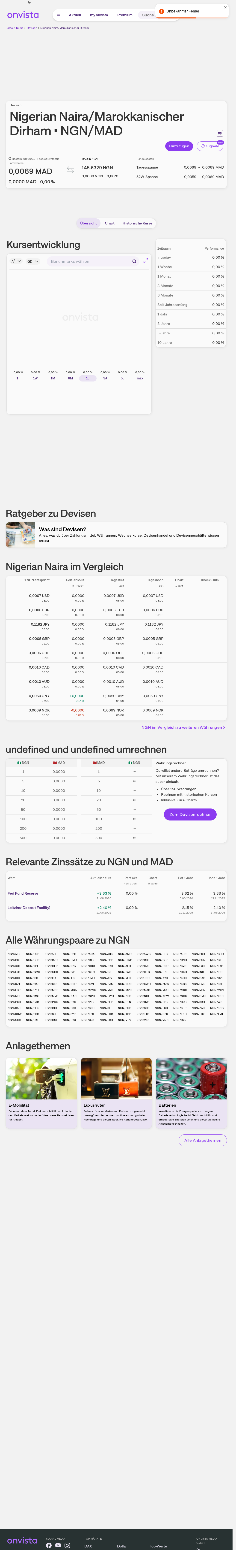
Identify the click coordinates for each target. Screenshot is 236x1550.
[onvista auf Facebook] (49, 1546)
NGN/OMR (199, 996)
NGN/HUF (51, 1020)
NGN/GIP (69, 972)
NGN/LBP (14, 990)
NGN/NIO (142, 996)
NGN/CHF (51, 1008)
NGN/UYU (69, 1020)
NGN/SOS (142, 1008)
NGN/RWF (143, 1002)
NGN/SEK (32, 1008)
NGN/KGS (179, 984)
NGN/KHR (180, 978)
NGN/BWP (125, 960)
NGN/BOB (106, 960)
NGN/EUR (198, 966)
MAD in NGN (90, 159)
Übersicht (88, 223)
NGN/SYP (69, 1014)
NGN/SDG (217, 1008)
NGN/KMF (88, 984)
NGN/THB (106, 1014)
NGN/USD (106, 1020)
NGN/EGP (32, 954)
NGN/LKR (161, 1008)
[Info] (16, 261)
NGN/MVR (125, 990)
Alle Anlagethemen (202, 1140)
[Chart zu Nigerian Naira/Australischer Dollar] (179, 683)
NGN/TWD (107, 996)
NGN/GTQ (88, 972)
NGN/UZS (87, 1020)
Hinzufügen (179, 146)
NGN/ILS (68, 978)
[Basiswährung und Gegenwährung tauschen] (70, 170)
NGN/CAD (198, 978)
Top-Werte (158, 1546)
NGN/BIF (216, 960)
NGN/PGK (51, 1002)
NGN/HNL (161, 972)
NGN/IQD (14, 978)
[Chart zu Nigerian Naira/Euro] (179, 611)
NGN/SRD (32, 1014)
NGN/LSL (216, 984)
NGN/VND (161, 1020)
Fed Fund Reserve (23, 893)
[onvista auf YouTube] (58, 1546)
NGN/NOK (180, 996)
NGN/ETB (161, 954)
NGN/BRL (142, 960)
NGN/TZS (87, 1014)
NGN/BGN (198, 960)
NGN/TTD (142, 1014)
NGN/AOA (87, 954)
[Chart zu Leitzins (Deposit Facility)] (153, 909)
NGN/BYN (179, 1020)
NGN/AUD (179, 954)
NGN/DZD (69, 954)
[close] (225, 7)
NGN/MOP (51, 990)
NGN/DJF (142, 966)
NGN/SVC (179, 966)
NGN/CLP (51, 966)
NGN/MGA (70, 990)
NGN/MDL (14, 996)
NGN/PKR (14, 1002)
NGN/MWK (88, 990)
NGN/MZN (198, 990)
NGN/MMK (51, 996)
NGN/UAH (32, 1020)
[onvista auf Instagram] (67, 1546)
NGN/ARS (106, 954)
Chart (110, 223)
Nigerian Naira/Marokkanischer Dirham (64, 28)
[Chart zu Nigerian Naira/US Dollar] (179, 597)
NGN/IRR (32, 978)
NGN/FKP (216, 966)
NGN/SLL (106, 1008)
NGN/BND (180, 960)
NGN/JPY (106, 978)
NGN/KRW (15, 1014)
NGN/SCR (87, 1008)
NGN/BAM (106, 984)
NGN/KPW (162, 996)
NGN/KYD (161, 978)
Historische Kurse (137, 223)
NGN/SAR (14, 1008)
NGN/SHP (179, 1008)
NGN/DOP (161, 966)
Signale (212, 146)
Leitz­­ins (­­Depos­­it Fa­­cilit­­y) (29, 907)
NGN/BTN (87, 960)
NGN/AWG (143, 954)
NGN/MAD (143, 990)
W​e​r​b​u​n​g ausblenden (156, 63)
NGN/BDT (14, 960)
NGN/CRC (88, 966)
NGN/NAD (70, 996)
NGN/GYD (124, 972)
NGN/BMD (70, 960)
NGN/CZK (161, 1014)
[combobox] (93, 261)
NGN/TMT (216, 1014)
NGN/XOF (14, 966)
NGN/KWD (143, 984)
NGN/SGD (124, 1008)
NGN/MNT (33, 996)
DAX (88, 1546)
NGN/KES (50, 984)
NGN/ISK (50, 978)
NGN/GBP (161, 960)
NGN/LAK (198, 984)
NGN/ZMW (162, 984)
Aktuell (75, 14)
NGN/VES (142, 1020)
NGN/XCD (217, 996)
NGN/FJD (14, 972)
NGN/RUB (179, 1002)
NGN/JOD (143, 978)
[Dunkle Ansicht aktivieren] (29, 2)
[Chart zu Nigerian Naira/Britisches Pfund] (179, 640)
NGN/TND (180, 1014)
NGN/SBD (198, 1002)
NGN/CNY (69, 966)
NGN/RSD (69, 1008)
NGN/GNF (106, 972)
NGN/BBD (32, 960)
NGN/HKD (180, 972)
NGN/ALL (50, 954)
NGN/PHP (106, 1002)
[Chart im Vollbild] (146, 260)
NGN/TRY (198, 1014)
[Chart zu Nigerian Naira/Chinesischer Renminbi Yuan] (179, 697)
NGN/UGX (14, 1020)
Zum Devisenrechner (190, 814)
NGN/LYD (32, 990)
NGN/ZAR (198, 1008)
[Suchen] (134, 261)
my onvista (99, 14)
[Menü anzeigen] (58, 15)
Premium (125, 14)
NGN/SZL (50, 1014)
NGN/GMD (33, 972)
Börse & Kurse (15, 28)
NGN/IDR (216, 972)
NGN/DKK (106, 966)
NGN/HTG (143, 972)
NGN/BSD (198, 954)
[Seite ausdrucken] (220, 133)
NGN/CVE (216, 978)
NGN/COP (70, 984)
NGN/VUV (124, 1020)
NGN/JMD (88, 978)
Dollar (122, 1546)
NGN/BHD (217, 954)
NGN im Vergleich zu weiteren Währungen (182, 727)
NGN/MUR (161, 990)
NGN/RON (161, 1002)
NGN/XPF (32, 966)
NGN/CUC (125, 984)
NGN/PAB (32, 1002)
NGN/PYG (69, 1002)
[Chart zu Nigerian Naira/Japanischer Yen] (179, 625)
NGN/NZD (124, 996)
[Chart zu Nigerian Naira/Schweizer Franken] (179, 654)
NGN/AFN (14, 954)
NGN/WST (217, 1002)
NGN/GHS (51, 972)
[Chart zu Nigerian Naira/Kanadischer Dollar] (179, 668)
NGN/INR (198, 972)
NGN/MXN (217, 990)
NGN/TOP (124, 1014)
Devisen (32, 28)
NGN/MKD (180, 990)
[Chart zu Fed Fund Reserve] (153, 895)
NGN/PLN (124, 1002)
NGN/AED (124, 966)
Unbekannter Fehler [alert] (182, 11)
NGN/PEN (87, 1002)
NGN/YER (124, 978)
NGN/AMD (125, 954)
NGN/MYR (106, 990)
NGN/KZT (14, 984)
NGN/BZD (51, 960)
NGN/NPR (88, 996)
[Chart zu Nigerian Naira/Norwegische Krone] (179, 711)
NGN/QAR (32, 984)
